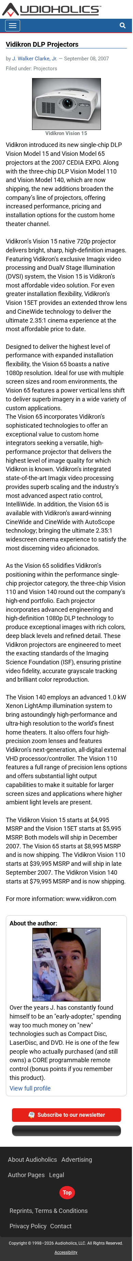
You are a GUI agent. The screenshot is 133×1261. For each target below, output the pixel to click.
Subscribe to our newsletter (71, 1115)
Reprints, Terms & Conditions (49, 1210)
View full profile (30, 1088)
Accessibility (66, 1252)
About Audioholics (32, 1159)
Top (67, 1192)
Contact (61, 1226)
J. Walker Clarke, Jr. (34, 59)
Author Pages (26, 1174)
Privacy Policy (28, 1226)
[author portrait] (66, 965)
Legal (56, 1174)
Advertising (76, 1159)
